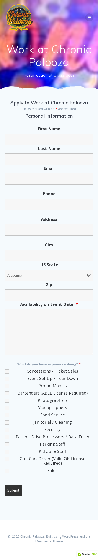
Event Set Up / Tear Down (52, 378)
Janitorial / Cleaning (52, 422)
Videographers (52, 407)
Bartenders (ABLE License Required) (53, 393)
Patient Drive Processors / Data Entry (52, 436)
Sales (52, 470)
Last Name (49, 148)
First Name (49, 128)
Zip (49, 284)
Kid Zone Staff (52, 451)
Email (49, 168)
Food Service (52, 415)
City (49, 245)
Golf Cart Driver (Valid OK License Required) (52, 460)
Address (49, 219)
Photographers (52, 400)
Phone (49, 193)
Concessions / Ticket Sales (52, 371)
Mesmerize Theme (49, 541)
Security (52, 429)
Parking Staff (52, 444)
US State (49, 264)
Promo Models (52, 385)
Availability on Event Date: (49, 304)
